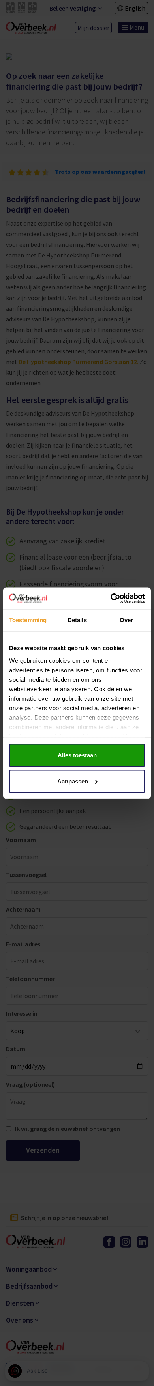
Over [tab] (126, 620)
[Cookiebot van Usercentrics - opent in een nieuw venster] (111, 598)
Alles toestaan (77, 755)
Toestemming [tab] (28, 620)
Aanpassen (72, 781)
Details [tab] (77, 620)
